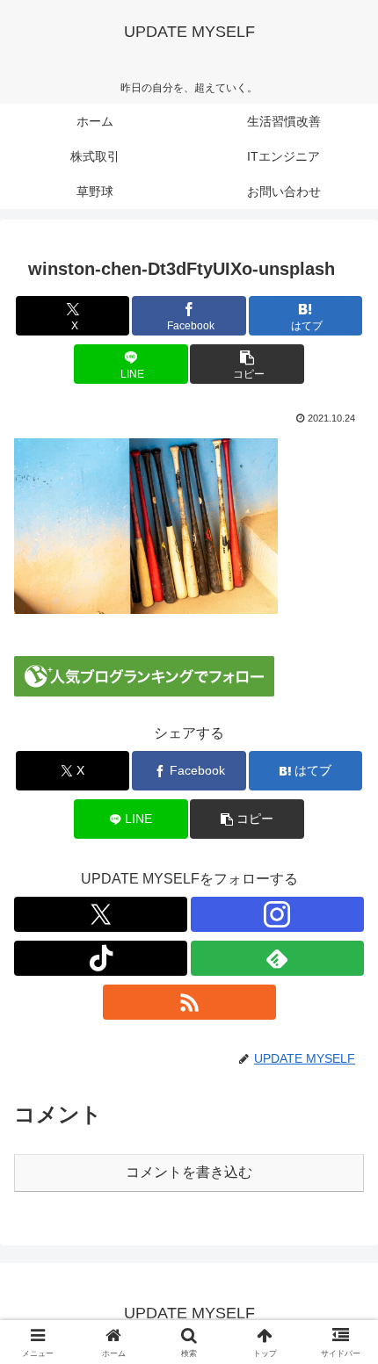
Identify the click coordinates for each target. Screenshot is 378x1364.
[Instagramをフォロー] (277, 914)
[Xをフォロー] (100, 914)
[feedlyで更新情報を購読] (277, 958)
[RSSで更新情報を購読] (189, 1002)
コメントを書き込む (189, 1172)
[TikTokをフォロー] (100, 958)
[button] (246, 364)
